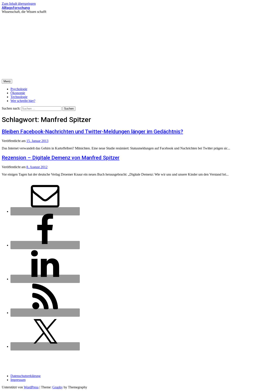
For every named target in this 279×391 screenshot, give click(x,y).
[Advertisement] (139, 46)
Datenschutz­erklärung (25, 376)
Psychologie (18, 89)
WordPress (31, 387)
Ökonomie (17, 93)
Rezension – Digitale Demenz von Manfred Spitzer (60, 158)
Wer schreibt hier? (22, 101)
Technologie (18, 97)
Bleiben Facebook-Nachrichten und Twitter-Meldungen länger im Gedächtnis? (92, 132)
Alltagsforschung (16, 8)
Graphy (57, 387)
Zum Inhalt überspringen (19, 3)
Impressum (18, 380)
